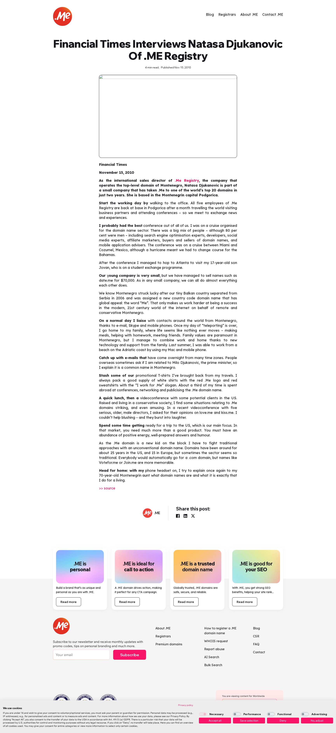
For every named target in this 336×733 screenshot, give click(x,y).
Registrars (227, 14)
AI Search (211, 657)
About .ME (249, 14)
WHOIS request (216, 641)
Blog (210, 14)
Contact (259, 652)
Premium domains (168, 644)
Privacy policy (185, 705)
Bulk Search (213, 665)
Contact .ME (272, 14)
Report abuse (214, 649)
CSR (256, 636)
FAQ (256, 644)
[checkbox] (203, 714)
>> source (107, 488)
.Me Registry (187, 180)
